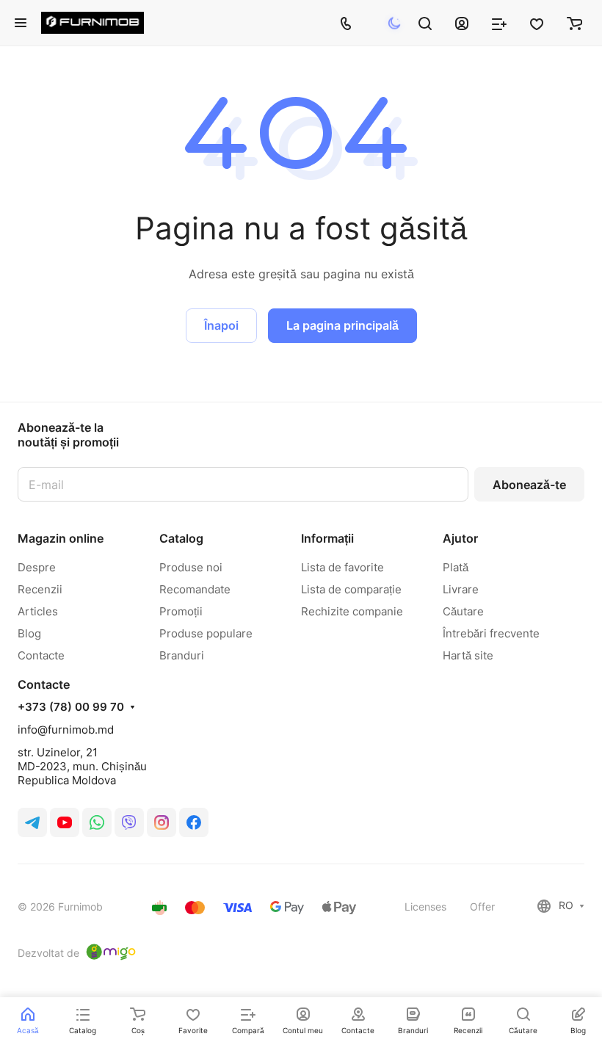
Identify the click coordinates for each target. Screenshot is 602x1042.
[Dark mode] (394, 23)
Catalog (181, 538)
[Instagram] (161, 822)
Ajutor (460, 538)
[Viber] (129, 822)
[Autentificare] (461, 22)
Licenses (425, 906)
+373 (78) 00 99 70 (71, 707)
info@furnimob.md (66, 730)
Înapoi (221, 325)
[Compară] (499, 22)
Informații (327, 538)
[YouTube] (64, 822)
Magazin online (61, 538)
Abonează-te (529, 484)
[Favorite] (536, 22)
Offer (482, 906)
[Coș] (574, 22)
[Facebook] (193, 822)
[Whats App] (97, 822)
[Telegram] (32, 822)
